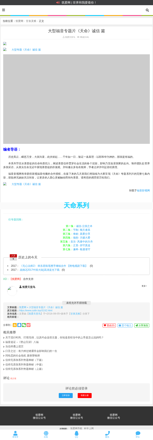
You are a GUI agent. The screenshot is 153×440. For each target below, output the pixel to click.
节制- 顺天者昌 (81, 229)
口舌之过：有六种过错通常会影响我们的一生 (31, 350)
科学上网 (89, 428)
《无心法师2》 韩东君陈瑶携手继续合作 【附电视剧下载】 (54, 265)
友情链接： (64, 429)
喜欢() (110, 325)
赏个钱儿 (126, 325)
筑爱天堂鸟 (70, 37)
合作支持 (28, 278)
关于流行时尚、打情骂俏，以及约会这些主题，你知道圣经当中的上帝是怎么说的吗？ (54, 337)
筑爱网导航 (76, 428)
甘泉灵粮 (31, 20)
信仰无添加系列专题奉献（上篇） (24, 368)
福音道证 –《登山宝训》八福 (22, 342)
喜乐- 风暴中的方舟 (82, 241)
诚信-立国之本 (84, 226)
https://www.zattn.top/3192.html (35, 310)
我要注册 (85, 395)
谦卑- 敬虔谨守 (81, 249)
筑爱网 (19, 20)
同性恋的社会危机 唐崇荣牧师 (22, 355)
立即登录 (66, 395)
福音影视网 (143, 190)
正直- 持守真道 (81, 245)
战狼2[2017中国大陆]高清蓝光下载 (40, 269)
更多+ (144, 286)
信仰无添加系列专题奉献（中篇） (24, 364)
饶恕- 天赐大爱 (81, 237)
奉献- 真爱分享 (81, 233)
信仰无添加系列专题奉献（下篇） (24, 359)
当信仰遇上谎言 (14, 346)
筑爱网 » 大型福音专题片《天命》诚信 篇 (41, 307)
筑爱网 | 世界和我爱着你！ (79, 2)
